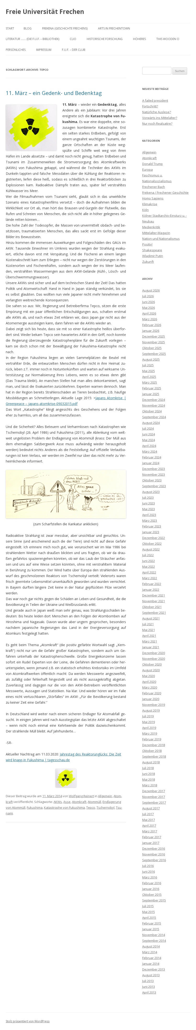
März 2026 (149, 319)
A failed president (155, 100)
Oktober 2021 (152, 607)
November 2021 (153, 601)
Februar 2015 (151, 923)
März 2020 (149, 687)
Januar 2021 (150, 647)
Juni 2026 (148, 302)
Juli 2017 (148, 814)
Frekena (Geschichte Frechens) (64, 28)
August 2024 (151, 423)
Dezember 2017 (153, 791)
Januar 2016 (150, 889)
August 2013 (151, 975)
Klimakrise (149, 204)
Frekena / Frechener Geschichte (165, 192)
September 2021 (154, 612)
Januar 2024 (150, 463)
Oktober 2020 (152, 664)
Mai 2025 (148, 371)
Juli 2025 (148, 365)
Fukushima (35, 807)
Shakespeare (152, 250)
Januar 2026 (150, 330)
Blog (28, 28)
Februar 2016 (151, 883)
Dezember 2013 (153, 969)
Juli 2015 (148, 906)
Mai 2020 (148, 676)
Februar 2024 (151, 457)
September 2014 (154, 940)
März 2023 (149, 520)
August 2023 (151, 492)
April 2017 (149, 825)
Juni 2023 (148, 503)
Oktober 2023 (152, 480)
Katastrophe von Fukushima (64, 807)
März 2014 (149, 952)
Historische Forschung (105, 39)
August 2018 (151, 762)
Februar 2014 (151, 958)
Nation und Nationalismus (161, 238)
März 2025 (149, 382)
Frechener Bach (153, 187)
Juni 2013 (148, 986)
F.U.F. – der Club (73, 50)
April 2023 (149, 515)
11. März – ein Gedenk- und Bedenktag (54, 92)
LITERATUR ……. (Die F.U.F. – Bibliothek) (32, 39)
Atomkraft (79, 802)
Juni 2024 (148, 434)
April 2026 (149, 313)
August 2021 (151, 618)
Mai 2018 (148, 779)
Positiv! (147, 244)
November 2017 (153, 797)
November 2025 (153, 342)
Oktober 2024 (152, 411)
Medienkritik (151, 227)
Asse (67, 802)
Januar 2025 (150, 394)
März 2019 (149, 733)
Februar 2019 (151, 739)
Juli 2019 (148, 716)
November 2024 (153, 405)
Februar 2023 (151, 526)
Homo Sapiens (152, 198)
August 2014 (151, 946)
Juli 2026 (148, 296)
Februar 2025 (151, 388)
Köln (145, 210)
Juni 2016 (148, 871)
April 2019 (149, 728)
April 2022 (149, 572)
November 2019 (153, 704)
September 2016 (154, 860)
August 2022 (151, 549)
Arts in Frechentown (114, 28)
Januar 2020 (150, 699)
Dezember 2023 (153, 469)
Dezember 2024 (153, 400)
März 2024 (149, 451)
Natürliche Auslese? (156, 112)
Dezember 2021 (153, 595)
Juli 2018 (148, 768)
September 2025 (154, 353)
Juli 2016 (148, 866)
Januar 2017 (150, 843)
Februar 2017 (151, 837)
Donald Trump (152, 164)
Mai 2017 (148, 820)
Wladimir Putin (152, 256)
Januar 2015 (150, 929)
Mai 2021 (148, 630)
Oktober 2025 (152, 348)
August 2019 (151, 710)
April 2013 (149, 992)
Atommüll (94, 802)
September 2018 (154, 756)
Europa (147, 169)
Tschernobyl (105, 807)
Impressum (43, 50)
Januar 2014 (150, 963)
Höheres (139, 39)
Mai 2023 (148, 509)
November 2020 (153, 658)
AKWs (58, 802)
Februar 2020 (151, 693)
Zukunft (148, 261)
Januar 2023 (150, 532)
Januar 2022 (150, 589)
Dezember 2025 (153, 336)
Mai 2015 (148, 912)
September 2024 (154, 417)
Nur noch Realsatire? (157, 123)
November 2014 (153, 935)
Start (10, 28)
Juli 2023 (148, 497)
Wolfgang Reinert (81, 796)
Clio (73, 39)
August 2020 (151, 670)
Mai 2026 (148, 307)
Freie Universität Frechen (45, 11)
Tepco (90, 807)
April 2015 (149, 917)
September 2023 (154, 486)
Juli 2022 (148, 555)
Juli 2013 (148, 981)
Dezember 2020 (153, 653)
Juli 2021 (148, 624)
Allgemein (105, 796)
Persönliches (16, 50)
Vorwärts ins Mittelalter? (159, 118)
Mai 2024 (148, 440)
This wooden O (167, 39)
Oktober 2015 (152, 894)
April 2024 (149, 446)
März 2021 (149, 641)
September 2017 (154, 802)
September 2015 (154, 900)
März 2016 (149, 877)
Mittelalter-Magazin (156, 233)
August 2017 (151, 808)
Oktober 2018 (152, 751)
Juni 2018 (148, 774)
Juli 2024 (148, 428)
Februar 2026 (151, 325)
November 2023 (153, 474)
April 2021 (149, 635)
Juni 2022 (148, 561)
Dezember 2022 (153, 538)
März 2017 (149, 831)
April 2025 (149, 377)
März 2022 (149, 578)
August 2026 (151, 290)
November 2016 (153, 854)
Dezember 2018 (153, 745)
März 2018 (149, 785)
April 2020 (149, 681)
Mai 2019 (148, 722)
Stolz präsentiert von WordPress (27, 1021)
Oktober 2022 (152, 543)
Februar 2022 (151, 584)
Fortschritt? (150, 106)
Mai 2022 (148, 566)
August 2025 (151, 359)
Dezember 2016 (153, 848)
